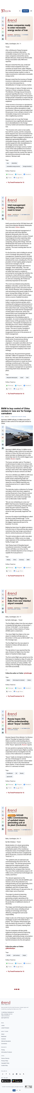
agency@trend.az (5, 1017)
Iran (8, 163)
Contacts (3, 1038)
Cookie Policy (4, 1065)
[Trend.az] (6, 10)
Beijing (8, 559)
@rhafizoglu (28, 673)
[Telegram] (16, 1074)
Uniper (24, 955)
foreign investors (27, 166)
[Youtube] (13, 1074)
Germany (21, 559)
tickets (29, 680)
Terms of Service (5, 1058)
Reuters (13, 459)
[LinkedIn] (20, 1074)
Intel (27, 377)
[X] (9, 1074)
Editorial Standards (6, 1041)
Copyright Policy (5, 1063)
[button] (2, 17)
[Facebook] (6, 1074)
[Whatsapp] (2, 1074)
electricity (14, 163)
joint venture (16, 955)
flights (8, 680)
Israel (21, 377)
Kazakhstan (10, 773)
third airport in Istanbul (18, 680)
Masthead (3, 1036)
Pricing (3, 1049)
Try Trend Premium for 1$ (16, 182)
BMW (28, 559)
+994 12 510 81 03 (5, 1015)
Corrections (4, 1043)
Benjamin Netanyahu (12, 377)
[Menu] (31, 10)
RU (20, 1090)
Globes (17, 227)
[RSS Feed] (23, 1074)
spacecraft (9, 776)
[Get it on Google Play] (17, 1080)
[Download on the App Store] (6, 1080)
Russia (21, 773)
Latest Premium (5, 1028)
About (2, 1034)
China (14, 559)
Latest (2, 1025)
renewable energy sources (13, 166)
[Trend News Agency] (5, 1003)
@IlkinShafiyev (10, 948)
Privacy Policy (4, 1060)
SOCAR (8, 955)
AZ (17, 1090)
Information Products (6, 1052)
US (16, 773)
